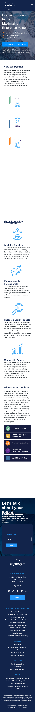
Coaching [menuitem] (17, 644)
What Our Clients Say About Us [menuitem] (17, 686)
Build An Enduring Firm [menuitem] (17, 630)
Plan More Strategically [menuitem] (17, 617)
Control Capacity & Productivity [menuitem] (17, 614)
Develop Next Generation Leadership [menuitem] (17, 620)
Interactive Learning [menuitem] (17, 655)
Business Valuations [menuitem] (17, 650)
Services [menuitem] (17, 641)
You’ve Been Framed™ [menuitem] (17, 669)
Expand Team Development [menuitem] (17, 625)
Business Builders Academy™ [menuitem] (17, 647)
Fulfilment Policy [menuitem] (13, 707)
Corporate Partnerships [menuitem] (17, 683)
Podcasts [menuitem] (17, 667)
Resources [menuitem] (17, 660)
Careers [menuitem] (25, 707)
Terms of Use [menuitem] (22, 705)
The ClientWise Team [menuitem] (17, 689)
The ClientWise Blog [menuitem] (17, 664)
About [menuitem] (17, 675)
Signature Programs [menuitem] (17, 652)
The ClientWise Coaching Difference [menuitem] (17, 681)
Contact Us (17, 597)
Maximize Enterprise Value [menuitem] (17, 628)
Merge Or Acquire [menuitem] (17, 633)
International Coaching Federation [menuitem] (17, 678)
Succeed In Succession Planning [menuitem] (17, 636)
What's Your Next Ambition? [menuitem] (17, 608)
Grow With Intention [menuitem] (17, 612)
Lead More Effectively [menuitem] (17, 622)
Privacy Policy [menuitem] (11, 705)
